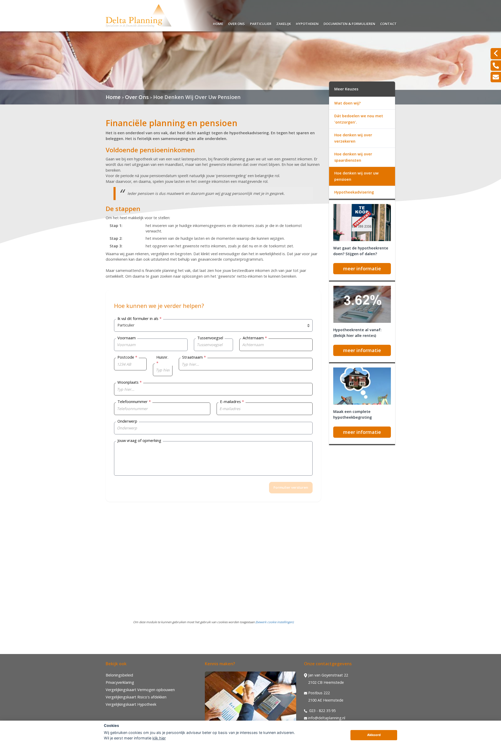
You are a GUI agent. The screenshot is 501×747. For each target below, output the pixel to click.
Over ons (236, 23)
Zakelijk (283, 23)
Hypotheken (307, 23)
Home (218, 23)
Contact (388, 23)
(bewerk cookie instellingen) (274, 622)
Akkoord (374, 735)
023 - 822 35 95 (322, 710)
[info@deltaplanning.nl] (496, 77)
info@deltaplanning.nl (326, 717)
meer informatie (362, 268)
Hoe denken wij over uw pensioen (356, 176)
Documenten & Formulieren (349, 23)
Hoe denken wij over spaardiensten (353, 157)
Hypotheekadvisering (354, 192)
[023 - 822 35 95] (496, 65)
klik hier (159, 738)
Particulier (260, 23)
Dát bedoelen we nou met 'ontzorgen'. (358, 119)
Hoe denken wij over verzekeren (353, 138)
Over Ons (137, 97)
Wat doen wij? (347, 103)
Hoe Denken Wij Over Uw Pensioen (197, 97)
